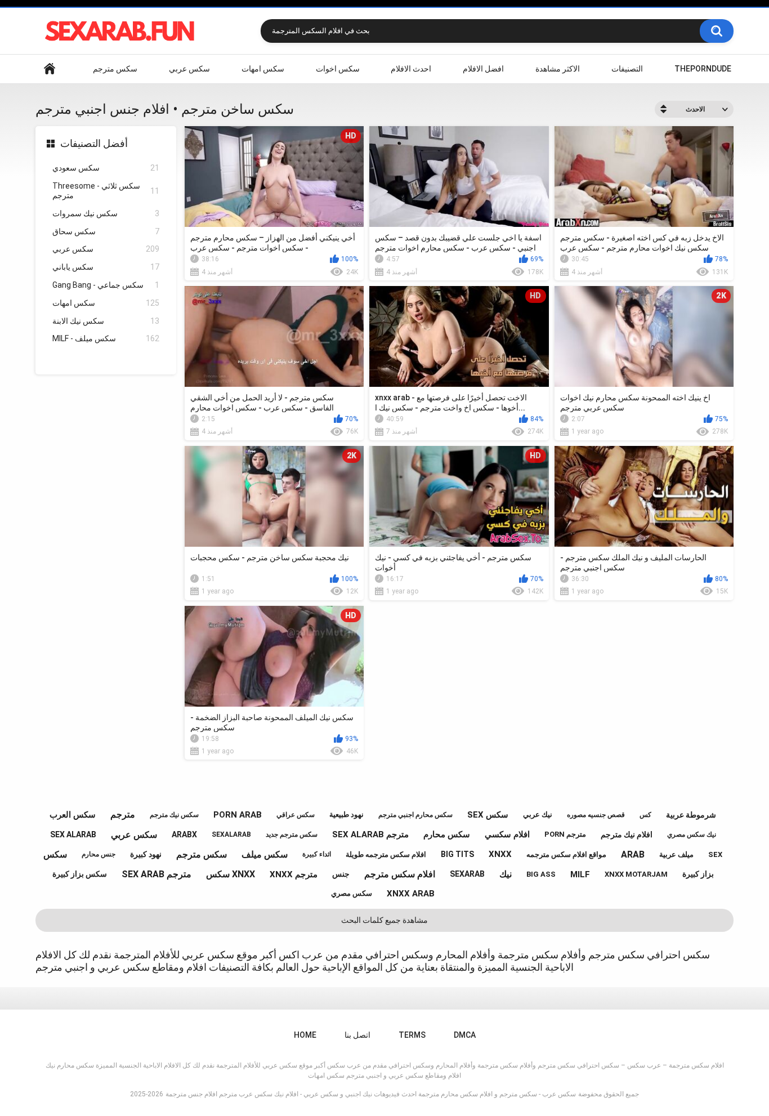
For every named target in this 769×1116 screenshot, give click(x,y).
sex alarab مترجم (370, 834)
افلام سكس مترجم (399, 874)
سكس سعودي (105, 167)
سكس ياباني (105, 266)
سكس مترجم (115, 68)
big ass (541, 874)
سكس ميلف (265, 854)
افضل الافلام (483, 68)
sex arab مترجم (156, 874)
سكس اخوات (338, 68)
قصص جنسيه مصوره (596, 815)
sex (715, 854)
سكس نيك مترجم (174, 815)
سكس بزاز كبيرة (79, 873)
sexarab (467, 873)
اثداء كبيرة (316, 854)
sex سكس (487, 815)
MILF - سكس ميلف (105, 338)
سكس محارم (446, 834)
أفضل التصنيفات (94, 143)
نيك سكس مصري (691, 834)
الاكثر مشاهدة (557, 68)
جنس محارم (98, 854)
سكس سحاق (105, 231)
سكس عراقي (295, 815)
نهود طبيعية (346, 814)
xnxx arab (411, 894)
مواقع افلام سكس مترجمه (566, 854)
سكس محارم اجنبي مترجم (415, 815)
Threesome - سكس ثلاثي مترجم (105, 190)
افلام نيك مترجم (626, 834)
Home (49, 69)
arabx (184, 834)
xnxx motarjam (636, 874)
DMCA (465, 1034)
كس (645, 815)
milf (580, 874)
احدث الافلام (411, 68)
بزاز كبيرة (698, 873)
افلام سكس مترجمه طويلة (386, 854)
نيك (505, 874)
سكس (55, 854)
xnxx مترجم (294, 874)
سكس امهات (263, 68)
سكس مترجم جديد (292, 834)
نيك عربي (537, 814)
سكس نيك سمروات (105, 213)
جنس (341, 873)
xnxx (500, 854)
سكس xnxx (230, 874)
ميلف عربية (676, 854)
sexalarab (231, 834)
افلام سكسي (507, 834)
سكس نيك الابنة (105, 320)
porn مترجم (565, 834)
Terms (412, 1034)
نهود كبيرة (146, 854)
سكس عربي (189, 68)
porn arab (237, 815)
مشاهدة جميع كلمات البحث (384, 920)
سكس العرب (73, 815)
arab (633, 854)
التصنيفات (627, 68)
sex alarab (73, 834)
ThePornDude (702, 68)
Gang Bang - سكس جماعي (105, 284)
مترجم (122, 814)
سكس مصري (351, 893)
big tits (457, 854)
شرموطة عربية (691, 814)
